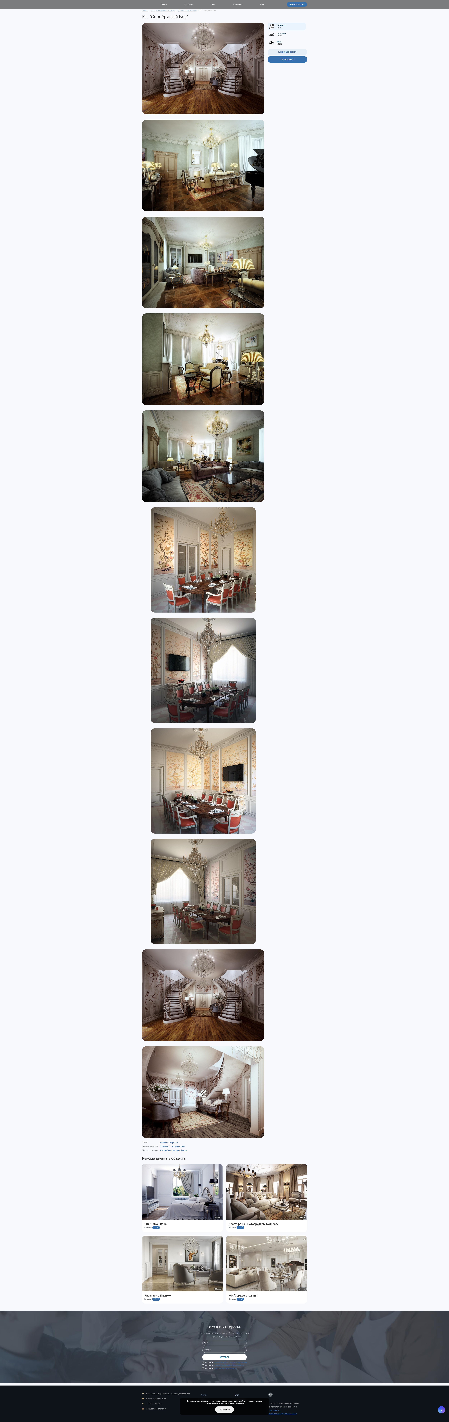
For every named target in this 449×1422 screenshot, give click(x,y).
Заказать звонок (296, 4)
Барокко (174, 1142)
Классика (164, 1142)
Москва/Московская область (173, 1150)
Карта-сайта (273, 1410)
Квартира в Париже (157, 1295)
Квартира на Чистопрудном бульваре (254, 1224)
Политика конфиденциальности (282, 1413)
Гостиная (164, 1146)
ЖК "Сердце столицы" (243, 1295)
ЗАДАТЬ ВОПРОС (287, 59)
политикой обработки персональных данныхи (228, 1365)
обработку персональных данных (225, 1368)
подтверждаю (224, 1409)
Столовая (174, 1146)
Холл (182, 1146)
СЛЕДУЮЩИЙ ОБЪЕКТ (287, 52)
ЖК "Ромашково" (155, 1224)
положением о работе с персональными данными (230, 1362)
